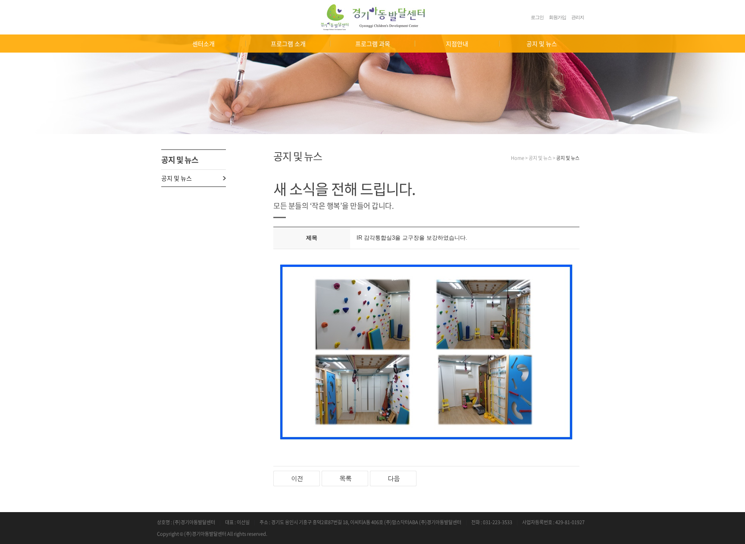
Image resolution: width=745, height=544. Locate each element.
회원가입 (557, 17)
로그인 (537, 17)
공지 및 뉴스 (176, 178)
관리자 (577, 17)
